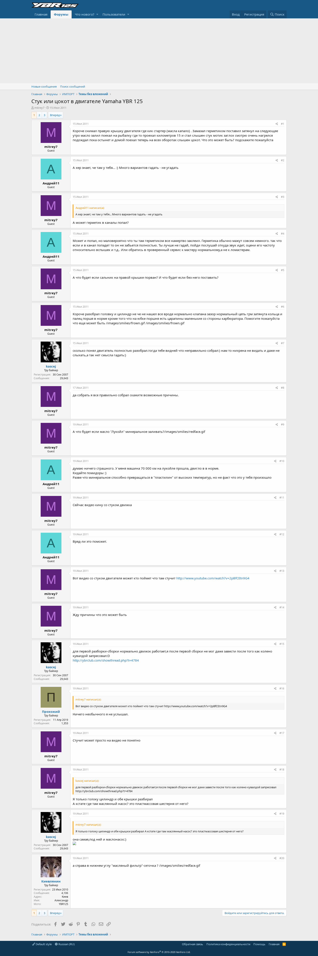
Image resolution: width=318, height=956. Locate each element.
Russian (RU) (66, 944)
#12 (281, 534)
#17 (281, 733)
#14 (281, 607)
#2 (282, 160)
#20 (281, 858)
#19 (281, 813)
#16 (281, 688)
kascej (51, 366)
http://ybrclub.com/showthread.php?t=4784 (106, 660)
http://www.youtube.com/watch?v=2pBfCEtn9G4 (212, 578)
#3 (282, 197)
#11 (281, 497)
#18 (281, 769)
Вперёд (55, 115)
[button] (97, 14)
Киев (65, 896)
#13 (281, 571)
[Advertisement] (159, 51)
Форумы (61, 14)
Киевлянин (51, 881)
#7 (282, 343)
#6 (282, 307)
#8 (282, 388)
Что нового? (84, 14)
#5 (282, 270)
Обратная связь (192, 944)
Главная (41, 14)
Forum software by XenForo (159, 952)
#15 (281, 644)
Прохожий (51, 711)
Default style (43, 944)
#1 (282, 124)
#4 (282, 233)
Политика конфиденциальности (228, 944)
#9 (282, 424)
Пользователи (114, 14)
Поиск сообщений (72, 86)
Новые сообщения (44, 86)
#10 (281, 461)
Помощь (259, 944)
